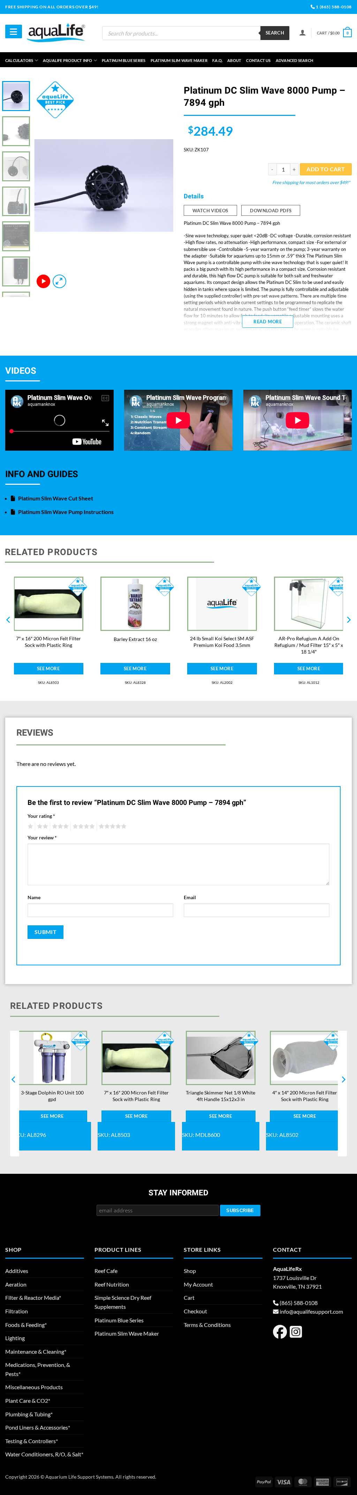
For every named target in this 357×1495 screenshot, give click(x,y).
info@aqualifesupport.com (311, 1311)
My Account (198, 1284)
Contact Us (258, 60)
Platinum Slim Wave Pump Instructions (65, 511)
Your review (42, 837)
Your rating (41, 816)
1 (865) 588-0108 (333, 6)
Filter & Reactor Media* (33, 1297)
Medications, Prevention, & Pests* (37, 1369)
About (234, 60)
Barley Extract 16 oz (135, 639)
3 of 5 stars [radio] (59, 826)
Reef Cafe (105, 1270)
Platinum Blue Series (123, 60)
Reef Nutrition (111, 1284)
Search (275, 32)
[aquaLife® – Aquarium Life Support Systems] (56, 32)
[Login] (302, 32)
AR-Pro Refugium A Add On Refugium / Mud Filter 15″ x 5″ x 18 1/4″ (308, 644)
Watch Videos (210, 210)
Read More (267, 321)
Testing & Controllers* (31, 1441)
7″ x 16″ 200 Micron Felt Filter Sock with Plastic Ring (48, 641)
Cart (189, 1297)
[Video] (43, 281)
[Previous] (46, 185)
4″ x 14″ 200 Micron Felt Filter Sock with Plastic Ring (304, 1096)
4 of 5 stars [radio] (82, 826)
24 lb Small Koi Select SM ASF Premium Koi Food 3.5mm (222, 641)
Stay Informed (178, 1193)
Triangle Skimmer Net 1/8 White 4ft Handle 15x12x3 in (220, 1096)
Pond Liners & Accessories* (37, 1427)
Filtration (16, 1311)
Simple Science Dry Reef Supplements (122, 1302)
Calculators (19, 60)
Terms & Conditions (207, 1324)
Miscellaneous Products (34, 1387)
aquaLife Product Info (67, 60)
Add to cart (325, 169)
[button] (334, 32)
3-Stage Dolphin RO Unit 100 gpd (52, 1096)
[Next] (161, 185)
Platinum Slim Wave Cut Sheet (55, 498)
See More (48, 668)
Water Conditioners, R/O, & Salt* (44, 1454)
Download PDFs (270, 210)
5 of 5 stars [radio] (112, 826)
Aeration (15, 1284)
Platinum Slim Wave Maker (179, 60)
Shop (190, 1270)
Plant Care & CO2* (27, 1400)
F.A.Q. (217, 60)
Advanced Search (294, 60)
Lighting (15, 1338)
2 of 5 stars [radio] (41, 826)
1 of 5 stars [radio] (29, 826)
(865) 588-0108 (299, 1302)
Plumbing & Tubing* (29, 1414)
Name (34, 897)
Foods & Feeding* (26, 1324)
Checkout (195, 1311)
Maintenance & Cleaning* (35, 1351)
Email (190, 897)
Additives (16, 1270)
